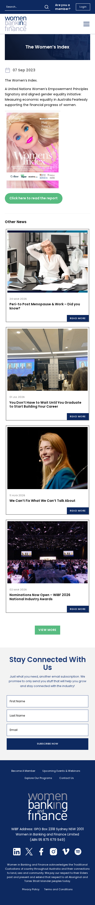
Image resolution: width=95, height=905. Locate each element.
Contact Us (66, 778)
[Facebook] (41, 854)
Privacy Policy (30, 889)
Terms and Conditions (58, 889)
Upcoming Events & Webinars (61, 771)
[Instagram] (53, 854)
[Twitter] (29, 854)
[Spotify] (78, 854)
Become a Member (23, 771)
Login (83, 7)
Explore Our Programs (38, 778)
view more (47, 630)
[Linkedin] (17, 854)
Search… (11, 7)
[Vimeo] (65, 854)
